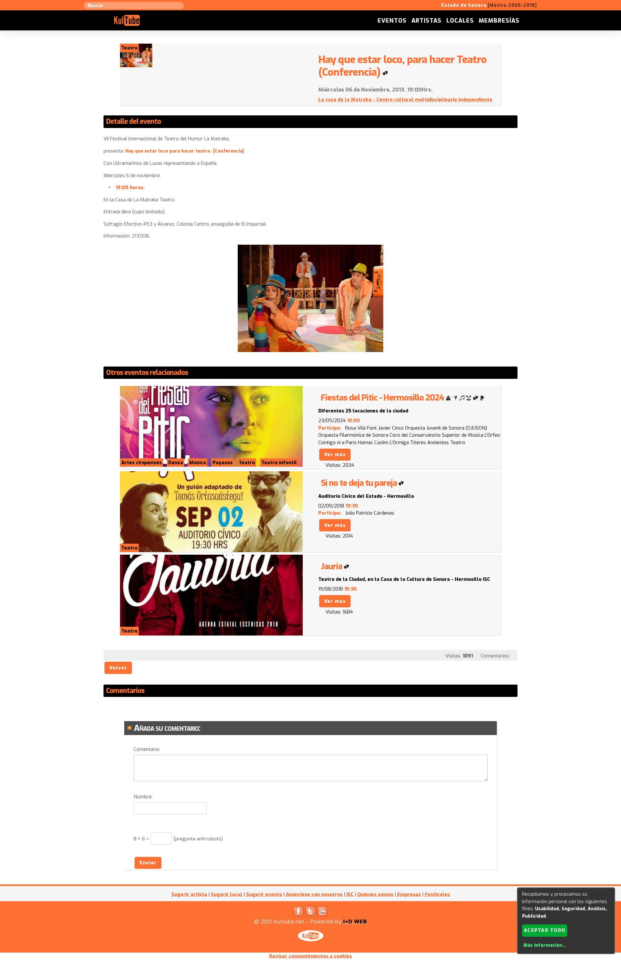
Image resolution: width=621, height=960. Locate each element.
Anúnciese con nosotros (314, 894)
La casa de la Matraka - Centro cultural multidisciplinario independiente (405, 99)
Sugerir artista (189, 894)
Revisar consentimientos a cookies (310, 956)
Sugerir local (226, 894)
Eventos (392, 21)
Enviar (148, 862)
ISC (350, 894)
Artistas (426, 21)
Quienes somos (375, 894)
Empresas (409, 894)
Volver (118, 668)
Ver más (335, 454)
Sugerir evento (264, 894)
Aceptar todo (545, 930)
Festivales (437, 894)
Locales (460, 21)
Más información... (544, 945)
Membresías (499, 21)
